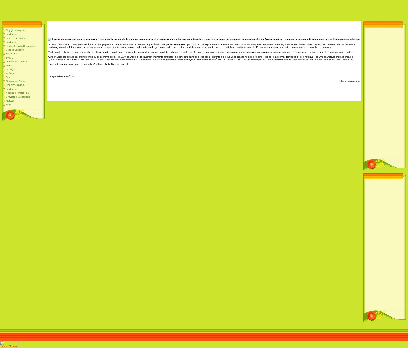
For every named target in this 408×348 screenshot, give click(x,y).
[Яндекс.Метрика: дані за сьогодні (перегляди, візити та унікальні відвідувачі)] (9, 344)
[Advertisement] (77, 9)
